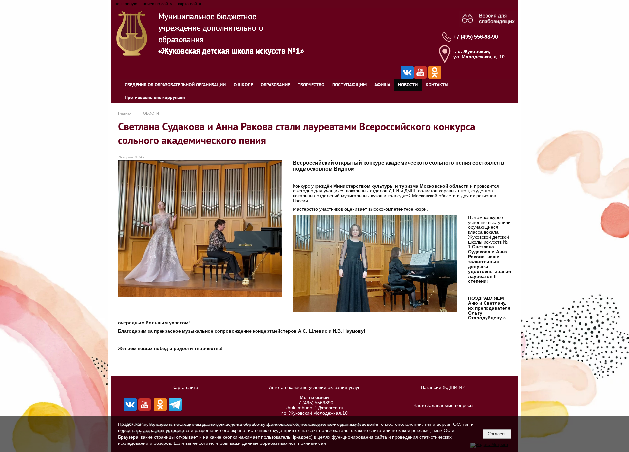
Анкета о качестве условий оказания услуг (314, 387)
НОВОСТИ (408, 85)
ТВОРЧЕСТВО (311, 85)
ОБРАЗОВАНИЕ (275, 85)
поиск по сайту (157, 4)
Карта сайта (185, 387)
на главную (126, 4)
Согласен (497, 433)
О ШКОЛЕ (243, 85)
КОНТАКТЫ (437, 85)
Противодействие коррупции (155, 97)
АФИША (382, 85)
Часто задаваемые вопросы (443, 405)
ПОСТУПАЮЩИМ (349, 85)
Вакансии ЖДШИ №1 (443, 387)
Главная (124, 113)
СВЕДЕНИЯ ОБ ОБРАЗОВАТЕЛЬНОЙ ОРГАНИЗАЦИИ (175, 85)
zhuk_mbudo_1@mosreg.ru (314, 407)
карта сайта (189, 4)
